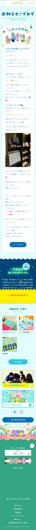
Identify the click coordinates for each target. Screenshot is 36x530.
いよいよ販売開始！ (25, 332)
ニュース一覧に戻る (18, 244)
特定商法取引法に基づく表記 (18, 522)
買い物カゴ (18, 505)
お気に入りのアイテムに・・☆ (8, 333)
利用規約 (18, 512)
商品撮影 (5, 353)
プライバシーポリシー (18, 516)
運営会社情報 (18, 509)
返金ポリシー (18, 519)
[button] (3, 3)
